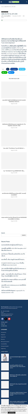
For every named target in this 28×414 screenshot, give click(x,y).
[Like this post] (8, 69)
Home (2, 6)
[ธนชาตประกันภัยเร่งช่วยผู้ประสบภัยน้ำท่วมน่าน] (5, 357)
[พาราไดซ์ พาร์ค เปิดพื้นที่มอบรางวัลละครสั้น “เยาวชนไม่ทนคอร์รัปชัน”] (14, 183)
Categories (4, 329)
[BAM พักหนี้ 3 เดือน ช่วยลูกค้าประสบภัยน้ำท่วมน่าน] (5, 385)
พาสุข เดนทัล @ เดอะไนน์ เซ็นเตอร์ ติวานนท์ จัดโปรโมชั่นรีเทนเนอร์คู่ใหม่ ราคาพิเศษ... (14, 218)
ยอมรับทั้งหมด (11, 412)
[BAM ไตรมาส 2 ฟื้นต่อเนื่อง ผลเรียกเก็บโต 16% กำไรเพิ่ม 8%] (5, 376)
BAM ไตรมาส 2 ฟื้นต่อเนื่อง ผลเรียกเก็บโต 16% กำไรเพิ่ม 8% (18, 375)
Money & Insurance (5, 341)
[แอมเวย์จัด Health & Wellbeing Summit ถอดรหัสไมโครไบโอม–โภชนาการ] (14, 89)
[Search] (26, 2)
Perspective (3, 332)
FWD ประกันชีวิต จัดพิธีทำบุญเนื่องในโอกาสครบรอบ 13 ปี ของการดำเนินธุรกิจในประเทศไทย (18, 403)
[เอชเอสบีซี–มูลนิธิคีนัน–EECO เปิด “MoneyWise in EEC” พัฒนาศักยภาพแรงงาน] (5, 366)
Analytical (3, 334)
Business (3, 339)
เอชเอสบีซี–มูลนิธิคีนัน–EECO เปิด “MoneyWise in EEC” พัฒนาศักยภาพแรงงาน (17, 367)
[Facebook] (2, 319)
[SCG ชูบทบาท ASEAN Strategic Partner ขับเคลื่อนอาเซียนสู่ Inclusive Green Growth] (5, 394)
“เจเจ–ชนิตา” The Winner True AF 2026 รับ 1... (14, 148)
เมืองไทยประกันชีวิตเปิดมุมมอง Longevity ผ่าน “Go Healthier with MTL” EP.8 (14, 125)
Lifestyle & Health (5, 346)
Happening (3, 348)
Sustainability (4, 343)
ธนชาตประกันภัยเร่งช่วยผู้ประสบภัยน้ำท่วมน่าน (12, 245)
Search (3, 233)
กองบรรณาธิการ (7, 15)
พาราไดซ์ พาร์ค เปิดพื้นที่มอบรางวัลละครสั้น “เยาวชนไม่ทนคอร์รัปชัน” (14, 194)
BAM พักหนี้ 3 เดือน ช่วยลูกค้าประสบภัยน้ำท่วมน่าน (12, 259)
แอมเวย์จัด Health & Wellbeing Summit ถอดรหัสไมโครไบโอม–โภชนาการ (14, 101)
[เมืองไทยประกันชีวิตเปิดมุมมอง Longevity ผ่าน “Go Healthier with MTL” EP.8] (14, 114)
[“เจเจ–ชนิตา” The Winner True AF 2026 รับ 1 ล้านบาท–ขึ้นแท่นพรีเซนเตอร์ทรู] (14, 138)
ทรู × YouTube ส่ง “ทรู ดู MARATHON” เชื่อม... (14, 171)
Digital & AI (3, 336)
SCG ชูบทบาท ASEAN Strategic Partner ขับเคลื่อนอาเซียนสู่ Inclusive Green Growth (18, 394)
